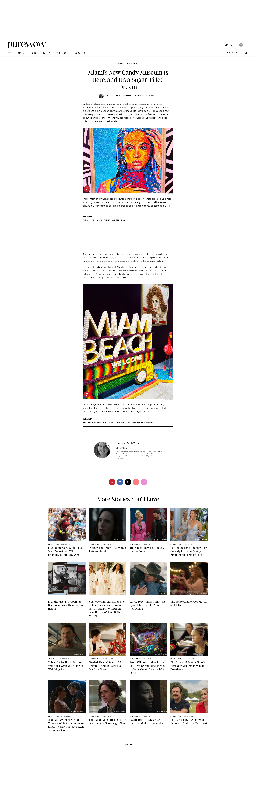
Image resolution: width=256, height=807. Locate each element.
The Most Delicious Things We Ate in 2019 (105, 220)
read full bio (120, 458)
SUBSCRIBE (232, 53)
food (34, 53)
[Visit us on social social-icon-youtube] (246, 45)
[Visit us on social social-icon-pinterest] (231, 45)
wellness (62, 53)
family (47, 53)
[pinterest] (5, 34)
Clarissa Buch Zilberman (119, 96)
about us (80, 53)
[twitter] (128, 482)
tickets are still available (107, 405)
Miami (120, 63)
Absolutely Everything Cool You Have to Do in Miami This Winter (118, 423)
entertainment (132, 63)
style (21, 53)
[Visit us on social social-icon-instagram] (241, 45)
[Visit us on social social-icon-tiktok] (226, 45)
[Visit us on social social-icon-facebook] (236, 45)
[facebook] (120, 482)
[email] (5, 63)
